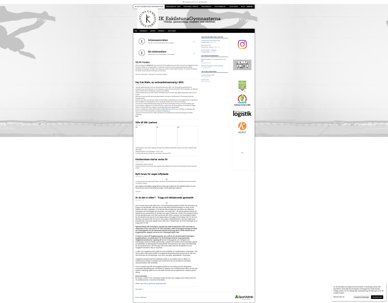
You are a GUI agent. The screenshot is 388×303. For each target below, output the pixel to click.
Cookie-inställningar (141, 297)
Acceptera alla (377, 297)
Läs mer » (138, 191)
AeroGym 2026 (205, 80)
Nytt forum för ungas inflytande (151, 174)
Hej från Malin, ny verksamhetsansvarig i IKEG (159, 82)
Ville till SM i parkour (146, 122)
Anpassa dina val (338, 297)
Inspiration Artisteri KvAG (207, 75)
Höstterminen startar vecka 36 (151, 159)
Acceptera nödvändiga (361, 297)
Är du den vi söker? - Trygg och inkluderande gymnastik (164, 197)
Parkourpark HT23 (206, 45)
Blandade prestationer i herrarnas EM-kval (212, 66)
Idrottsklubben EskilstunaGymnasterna (149, 6)
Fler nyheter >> (139, 289)
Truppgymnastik (219, 6)
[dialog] (358, 292)
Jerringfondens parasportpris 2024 (210, 40)
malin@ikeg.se (165, 111)
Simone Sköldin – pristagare (208, 50)
